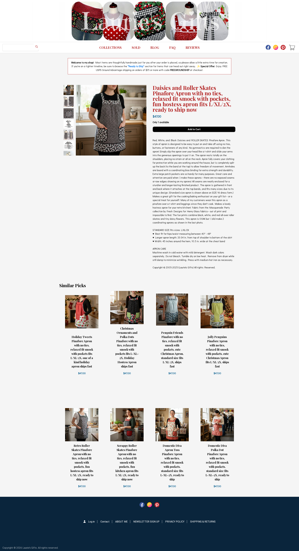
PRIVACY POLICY (174, 521)
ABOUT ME (121, 521)
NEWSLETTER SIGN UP (146, 521)
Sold (136, 47)
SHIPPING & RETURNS (203, 521)
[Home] (149, 21)
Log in (91, 521)
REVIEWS (193, 47)
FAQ (172, 47)
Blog (154, 47)
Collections (110, 47)
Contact (104, 521)
